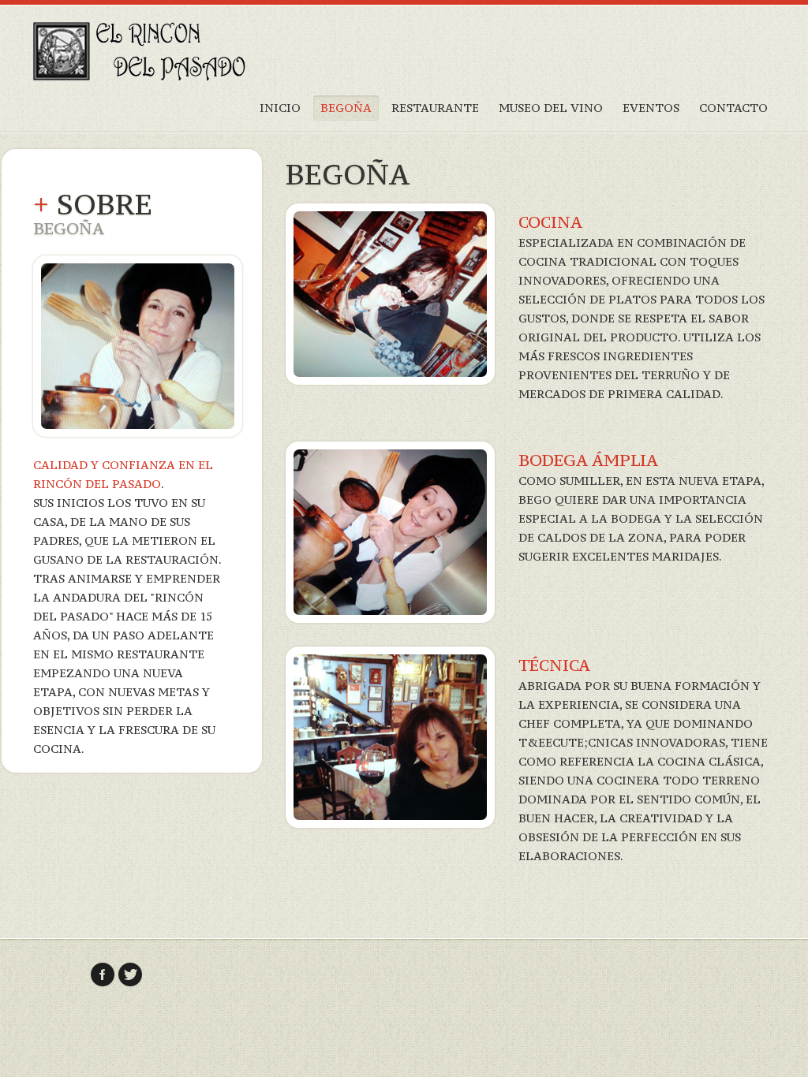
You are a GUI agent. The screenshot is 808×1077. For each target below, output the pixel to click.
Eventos (651, 107)
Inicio (280, 107)
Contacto (733, 107)
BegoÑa (346, 107)
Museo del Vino (551, 107)
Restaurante (435, 107)
